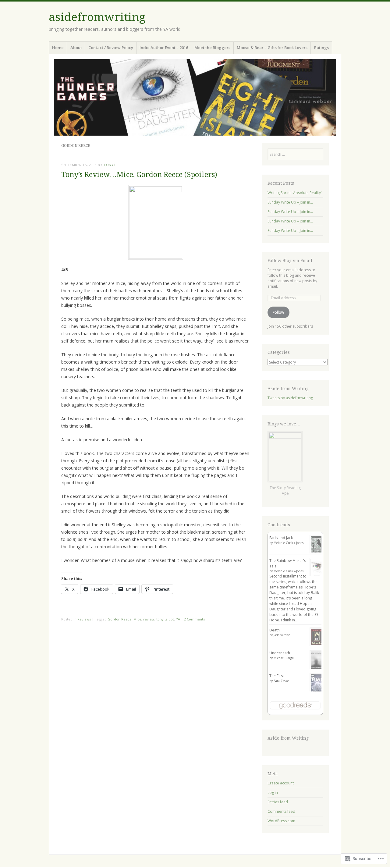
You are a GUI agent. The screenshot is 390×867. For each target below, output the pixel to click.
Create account (281, 783)
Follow (278, 312)
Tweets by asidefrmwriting (290, 397)
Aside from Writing (288, 388)
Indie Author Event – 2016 (164, 47)
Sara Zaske (281, 681)
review (148, 619)
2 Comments (194, 619)
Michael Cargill (284, 658)
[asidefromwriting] (195, 97)
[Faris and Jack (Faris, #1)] (317, 553)
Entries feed (278, 802)
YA (178, 619)
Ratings (321, 47)
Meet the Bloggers (212, 47)
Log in (273, 792)
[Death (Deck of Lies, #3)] (317, 644)
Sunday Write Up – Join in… (290, 202)
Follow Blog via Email (290, 260)
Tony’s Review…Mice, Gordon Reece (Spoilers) (139, 175)
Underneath (279, 653)
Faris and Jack (281, 537)
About (76, 47)
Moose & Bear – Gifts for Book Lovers (272, 47)
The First (276, 675)
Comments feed (281, 811)
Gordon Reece (120, 619)
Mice (137, 619)
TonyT (110, 164)
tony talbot (165, 619)
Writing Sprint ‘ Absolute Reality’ (294, 192)
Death (274, 630)
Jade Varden (282, 635)
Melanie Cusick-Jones (288, 543)
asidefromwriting (97, 17)
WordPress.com (281, 820)
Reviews (84, 619)
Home (58, 47)
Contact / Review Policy (110, 47)
